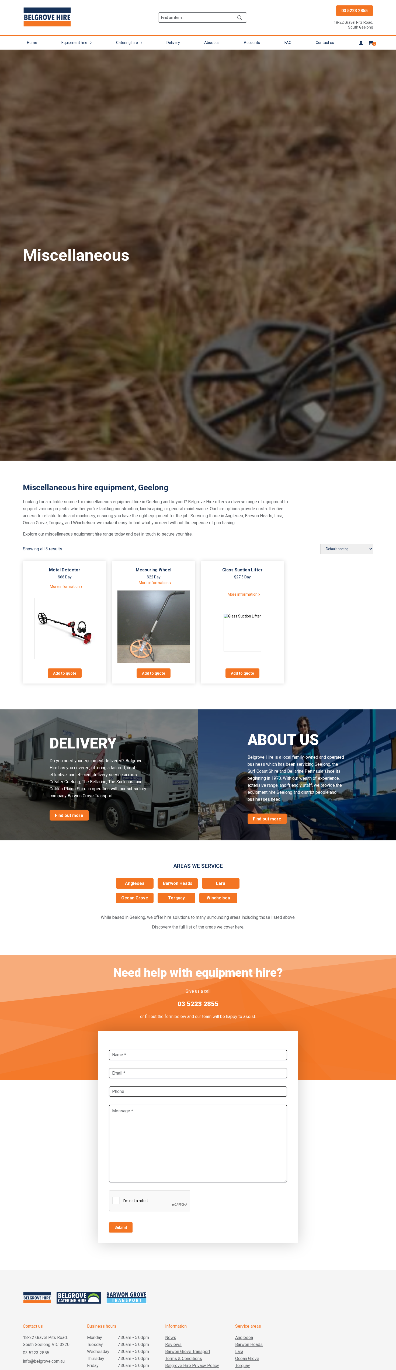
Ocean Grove (134, 897)
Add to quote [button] (64, 673)
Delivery (173, 42)
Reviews (173, 1344)
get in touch (145, 534)
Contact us (325, 42)
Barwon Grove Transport (187, 1351)
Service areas (248, 1326)
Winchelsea (218, 897)
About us (212, 42)
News (170, 1337)
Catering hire (127, 42)
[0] (370, 43)
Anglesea (134, 883)
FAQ (287, 42)
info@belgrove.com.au (44, 1361)
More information (65, 586)
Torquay (176, 897)
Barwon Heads (177, 883)
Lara (220, 883)
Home (32, 42)
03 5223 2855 (354, 10)
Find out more (69, 815)
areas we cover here (224, 927)
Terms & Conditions (183, 1358)
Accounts (252, 42)
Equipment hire (74, 42)
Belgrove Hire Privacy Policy (192, 1365)
